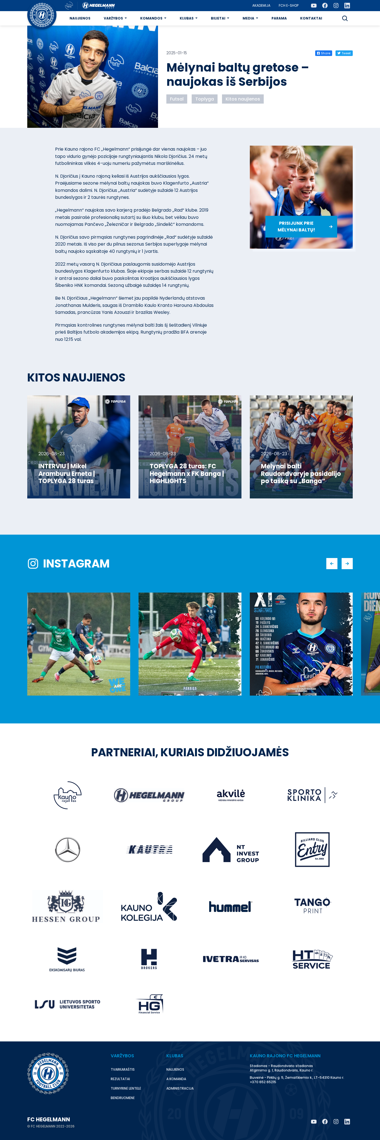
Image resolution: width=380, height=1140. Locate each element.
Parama (279, 18)
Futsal (177, 99)
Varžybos (113, 18)
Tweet (346, 53)
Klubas (187, 18)
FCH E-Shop (288, 5)
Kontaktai (311, 18)
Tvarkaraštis (123, 1069)
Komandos (151, 18)
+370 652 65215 (263, 1082)
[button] (345, 18)
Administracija (180, 1088)
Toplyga (204, 99)
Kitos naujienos (243, 99)
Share (325, 53)
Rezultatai (120, 1079)
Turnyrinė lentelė (126, 1088)
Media (248, 18)
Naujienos (80, 18)
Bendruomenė (123, 1097)
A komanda (176, 1079)
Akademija (261, 5)
